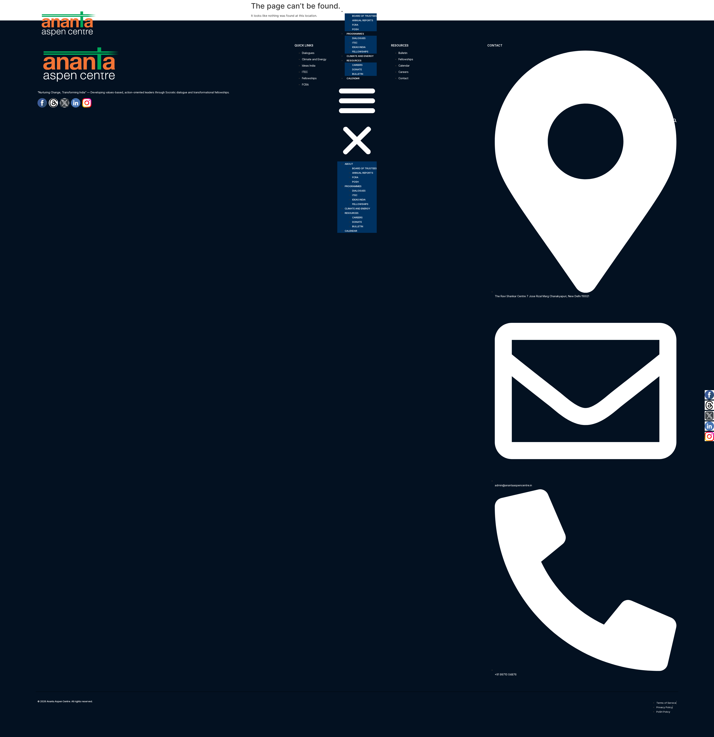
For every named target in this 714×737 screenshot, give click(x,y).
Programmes (355, 33)
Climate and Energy (360, 56)
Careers (357, 65)
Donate (357, 69)
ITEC (354, 42)
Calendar (353, 78)
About (351, 11)
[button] (357, 120)
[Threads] (709, 405)
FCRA (355, 24)
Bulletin (357, 74)
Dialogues (359, 38)
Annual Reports (362, 20)
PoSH (355, 29)
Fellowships (360, 51)
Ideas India (359, 47)
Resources (354, 60)
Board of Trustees (364, 16)
